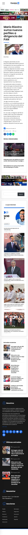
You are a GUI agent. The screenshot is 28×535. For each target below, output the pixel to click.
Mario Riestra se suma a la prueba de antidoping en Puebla (14, 166)
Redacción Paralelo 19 (11, 128)
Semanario (4, 522)
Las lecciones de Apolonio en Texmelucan (11, 229)
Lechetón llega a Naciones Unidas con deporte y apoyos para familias (17, 379)
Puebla (3, 509)
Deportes (16, 519)
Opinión (16, 516)
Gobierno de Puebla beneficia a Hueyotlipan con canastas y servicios (14, 330)
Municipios (16, 509)
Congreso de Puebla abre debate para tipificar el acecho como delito (12, 153)
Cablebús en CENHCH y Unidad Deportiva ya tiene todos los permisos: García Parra (14, 254)
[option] (14, 49)
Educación (16, 514)
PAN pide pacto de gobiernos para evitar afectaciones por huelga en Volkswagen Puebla (14, 161)
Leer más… (4, 426)
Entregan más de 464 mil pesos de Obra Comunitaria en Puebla (17, 349)
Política (4, 511)
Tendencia (4, 516)
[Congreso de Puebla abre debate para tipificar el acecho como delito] (14, 150)
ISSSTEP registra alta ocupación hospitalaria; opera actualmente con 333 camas (14, 279)
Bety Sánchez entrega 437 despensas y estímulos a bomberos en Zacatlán (15, 369)
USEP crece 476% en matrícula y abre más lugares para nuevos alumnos (13, 305)
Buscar (21, 194)
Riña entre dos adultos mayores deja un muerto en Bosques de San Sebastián (17, 358)
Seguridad (16, 511)
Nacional (4, 514)
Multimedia (4, 519)
